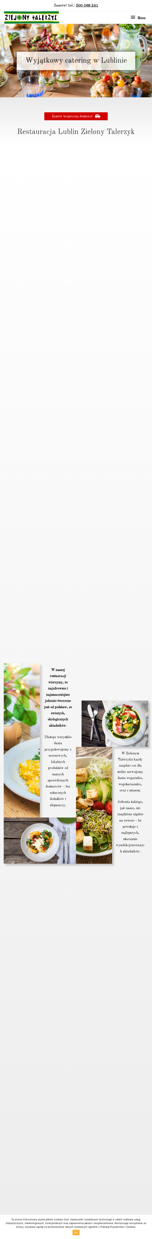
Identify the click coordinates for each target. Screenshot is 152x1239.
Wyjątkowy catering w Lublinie (76, 61)
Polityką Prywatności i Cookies (117, 1226)
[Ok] (147, 1227)
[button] (6, 61)
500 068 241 (87, 5)
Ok (76, 1232)
